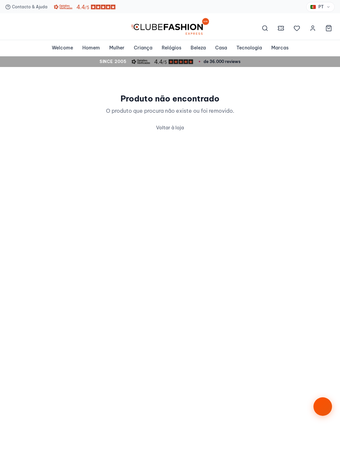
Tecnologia (249, 48)
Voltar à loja (170, 128)
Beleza (198, 48)
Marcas (280, 48)
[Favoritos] (297, 29)
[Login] (313, 29)
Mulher (117, 48)
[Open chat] (322, 406)
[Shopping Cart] (329, 29)
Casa (221, 48)
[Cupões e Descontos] (281, 29)
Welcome (62, 48)
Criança (143, 48)
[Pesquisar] (265, 29)
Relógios (171, 48)
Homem (91, 48)
